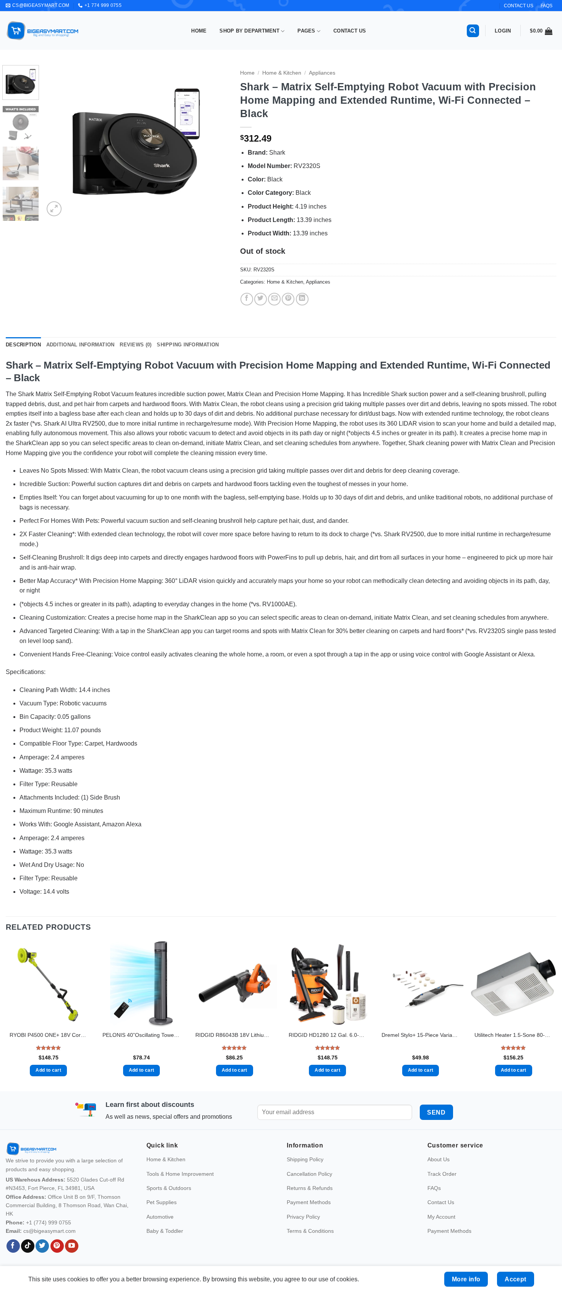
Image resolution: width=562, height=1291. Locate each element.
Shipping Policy (305, 1170)
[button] (473, 30)
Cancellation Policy (309, 1185)
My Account (441, 1227)
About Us (438, 1170)
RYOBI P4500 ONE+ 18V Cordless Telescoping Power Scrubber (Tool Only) (49, 1035)
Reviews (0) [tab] (135, 345)
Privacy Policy (303, 1227)
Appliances (322, 73)
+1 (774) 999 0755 (48, 1233)
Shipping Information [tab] (188, 345)
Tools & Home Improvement (180, 1185)
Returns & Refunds (310, 1199)
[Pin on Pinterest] (288, 299)
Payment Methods (309, 1213)
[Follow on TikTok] (27, 1257)
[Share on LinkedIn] (302, 299)
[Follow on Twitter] (42, 1257)
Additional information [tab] (80, 345)
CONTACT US (518, 5)
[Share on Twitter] (260, 299)
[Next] (215, 141)
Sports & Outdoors (168, 1199)
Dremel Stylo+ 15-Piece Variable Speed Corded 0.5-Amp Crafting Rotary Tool (421, 1035)
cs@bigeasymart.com (49, 1242)
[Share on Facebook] (246, 299)
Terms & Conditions (310, 1242)
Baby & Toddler (164, 1242)
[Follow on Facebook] (13, 1257)
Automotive (160, 1227)
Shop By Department (249, 31)
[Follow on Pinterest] (57, 1257)
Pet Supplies (161, 1213)
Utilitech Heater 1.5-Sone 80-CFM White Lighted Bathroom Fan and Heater (513, 1035)
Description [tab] (23, 345)
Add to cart (48, 1070)
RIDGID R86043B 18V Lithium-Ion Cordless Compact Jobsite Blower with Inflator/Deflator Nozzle (234, 1035)
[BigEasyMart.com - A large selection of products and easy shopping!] (43, 30)
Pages (306, 31)
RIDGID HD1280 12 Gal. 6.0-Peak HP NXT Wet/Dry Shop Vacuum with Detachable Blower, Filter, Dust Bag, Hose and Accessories (328, 1035)
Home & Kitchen (281, 73)
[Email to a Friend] (274, 299)
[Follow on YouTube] (71, 1257)
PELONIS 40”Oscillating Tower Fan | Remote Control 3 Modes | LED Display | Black (141, 1035)
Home (198, 31)
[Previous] (57, 141)
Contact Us (349, 31)
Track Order (441, 1185)
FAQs (546, 5)
